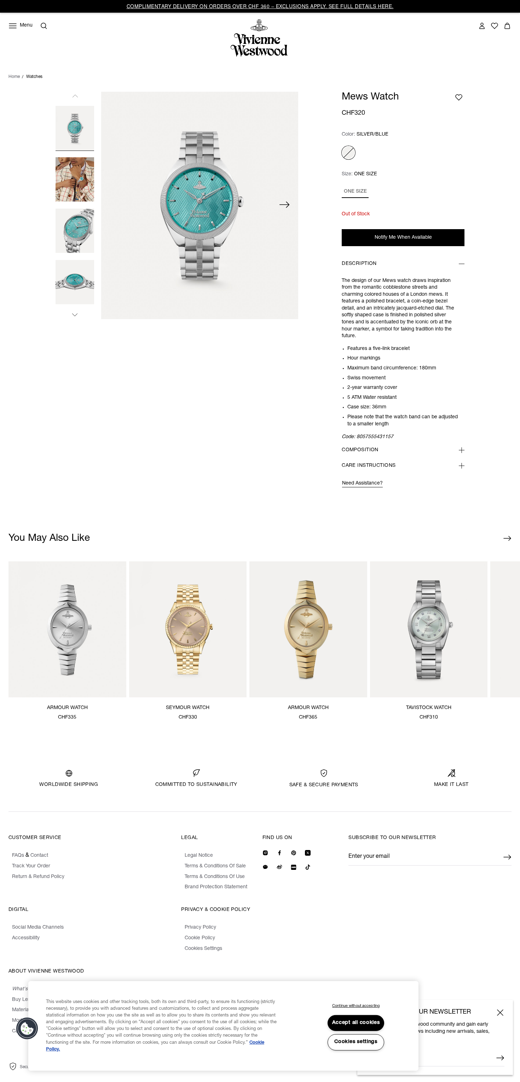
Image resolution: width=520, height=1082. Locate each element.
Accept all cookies (356, 1022)
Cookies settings (355, 1041)
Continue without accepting (356, 1006)
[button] (27, 1028)
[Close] (500, 1012)
